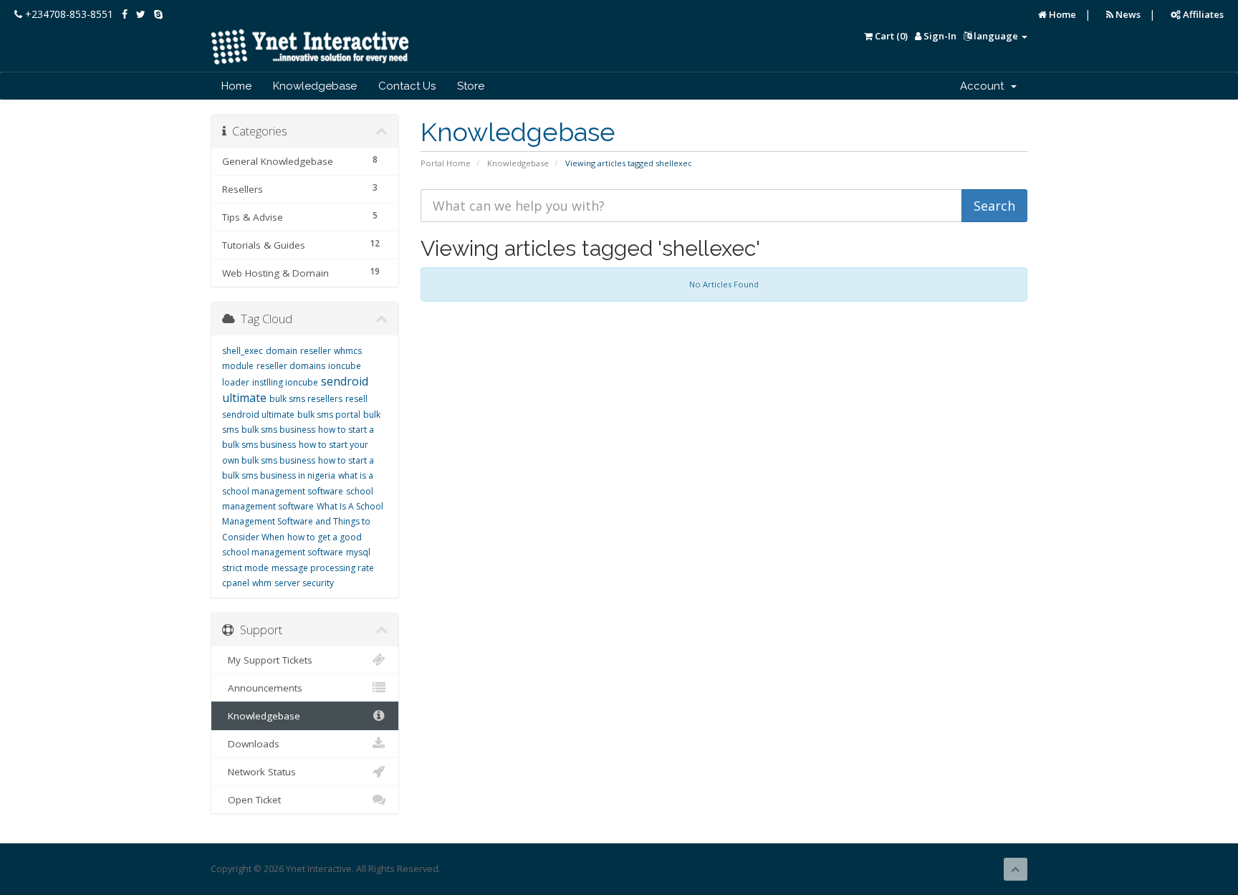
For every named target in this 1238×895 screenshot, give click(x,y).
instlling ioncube (285, 382)
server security (304, 583)
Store (470, 86)
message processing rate (323, 568)
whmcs (348, 351)
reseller (315, 351)
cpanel (235, 583)
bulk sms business (278, 429)
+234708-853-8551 (67, 14)
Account (984, 86)
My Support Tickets (267, 660)
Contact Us (407, 86)
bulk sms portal (328, 414)
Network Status (259, 771)
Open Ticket (251, 799)
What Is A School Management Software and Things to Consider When (302, 521)
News (1127, 14)
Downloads (250, 743)
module (238, 366)
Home (1061, 14)
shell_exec (242, 351)
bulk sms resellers (305, 399)
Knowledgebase (315, 86)
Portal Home (446, 163)
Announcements (262, 687)
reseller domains (290, 366)
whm (262, 583)
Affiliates (1202, 14)
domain (281, 351)
